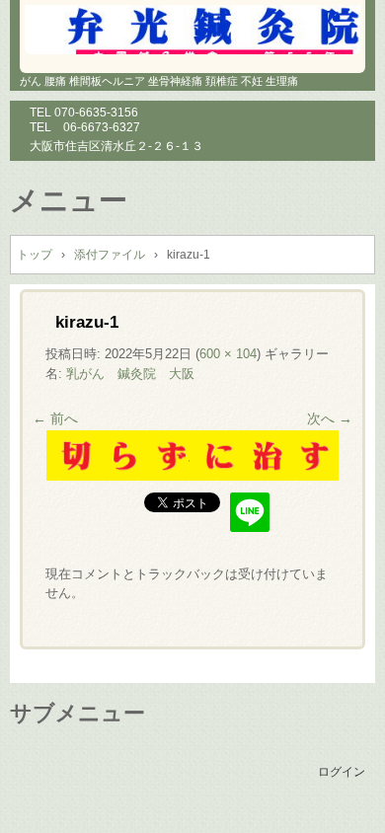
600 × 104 (228, 353)
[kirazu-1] (192, 476)
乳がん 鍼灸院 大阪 (130, 373)
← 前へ (55, 418)
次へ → (329, 418)
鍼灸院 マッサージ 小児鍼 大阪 (192, 29)
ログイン (341, 772)
